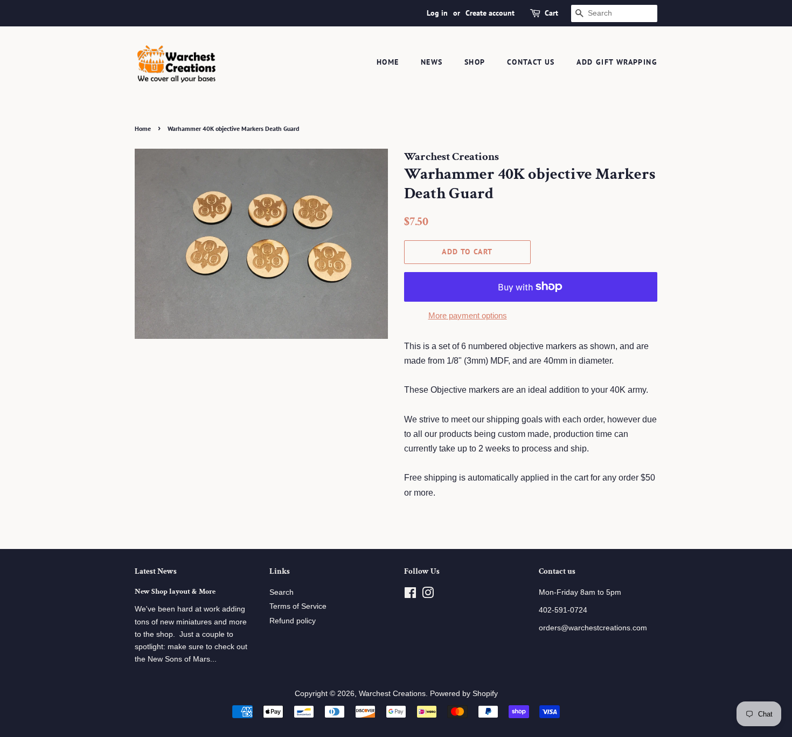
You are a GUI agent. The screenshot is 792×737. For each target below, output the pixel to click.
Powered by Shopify (464, 694)
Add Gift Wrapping (616, 62)
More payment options (467, 315)
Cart (551, 13)
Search (281, 592)
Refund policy (292, 621)
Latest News (156, 571)
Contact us (531, 62)
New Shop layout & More (175, 591)
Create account (490, 13)
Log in (437, 13)
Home (388, 62)
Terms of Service (297, 606)
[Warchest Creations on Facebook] (410, 595)
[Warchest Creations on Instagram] (428, 595)
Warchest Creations (392, 694)
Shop (474, 62)
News (432, 62)
